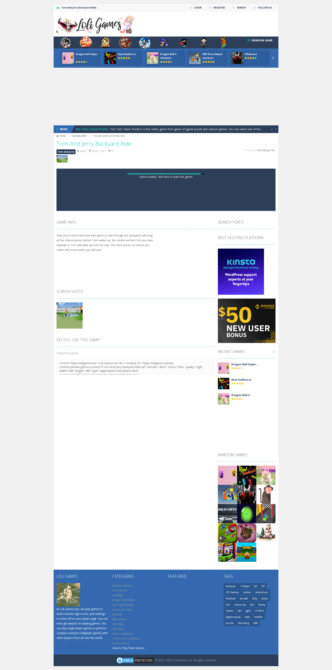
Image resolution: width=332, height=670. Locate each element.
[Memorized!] (266, 590)
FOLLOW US (265, 7)
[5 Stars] (255, 150)
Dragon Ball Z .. (241, 490)
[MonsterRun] (246, 609)
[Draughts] (227, 609)
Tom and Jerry (79, 136)
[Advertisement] (166, 96)
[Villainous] (246, 590)
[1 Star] (245, 150)
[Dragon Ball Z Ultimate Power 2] (223, 494)
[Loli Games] (95, 24)
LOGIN (198, 7)
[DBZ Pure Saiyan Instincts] (227, 590)
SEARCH (241, 7)
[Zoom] (69, 411)
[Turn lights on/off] (156, 302)
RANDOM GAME (262, 40)
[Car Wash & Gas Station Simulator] (227, 647)
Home (62, 136)
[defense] (227, 628)
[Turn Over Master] (266, 609)
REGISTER (219, 7)
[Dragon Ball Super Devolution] (223, 463)
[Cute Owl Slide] (266, 628)
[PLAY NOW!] (68, 58)
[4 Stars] (253, 150)
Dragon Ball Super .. (244, 460)
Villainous (251, 54)
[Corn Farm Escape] (246, 647)
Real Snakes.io (127, 54)
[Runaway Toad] (246, 628)
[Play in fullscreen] (169, 302)
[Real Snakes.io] (223, 479)
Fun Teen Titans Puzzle (92, 129)
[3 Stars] (250, 150)
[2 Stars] (248, 150)
